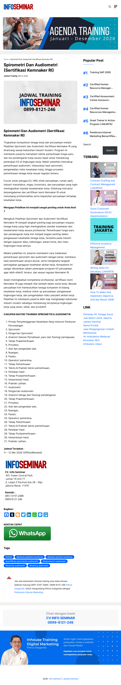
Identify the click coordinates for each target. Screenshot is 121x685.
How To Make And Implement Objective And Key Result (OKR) (102, 296)
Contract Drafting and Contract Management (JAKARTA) (102, 184)
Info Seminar (55, 678)
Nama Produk (90, 325)
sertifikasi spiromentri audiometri (22, 561)
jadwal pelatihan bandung (30, 557)
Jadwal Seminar (92, 321)
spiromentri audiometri (55, 561)
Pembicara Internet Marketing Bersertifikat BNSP (103, 136)
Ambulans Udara (92, 343)
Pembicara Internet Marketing (28, 592)
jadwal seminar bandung (60, 557)
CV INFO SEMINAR (60, 618)
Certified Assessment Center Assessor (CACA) (102, 100)
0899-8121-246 (60, 622)
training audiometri (16, 565)
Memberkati (90, 332)
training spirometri (39, 565)
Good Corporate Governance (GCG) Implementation (101, 212)
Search (87, 144)
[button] (110, 6)
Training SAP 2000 (100, 72)
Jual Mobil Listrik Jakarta (97, 317)
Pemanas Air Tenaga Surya (98, 314)
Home (6, 59)
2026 (9, 557)
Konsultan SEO (91, 340)
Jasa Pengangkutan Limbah (98, 329)
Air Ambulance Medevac (96, 336)
